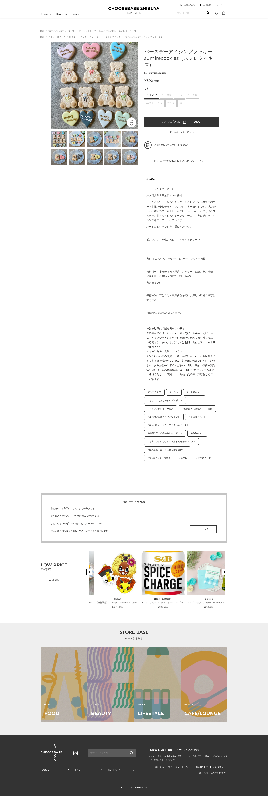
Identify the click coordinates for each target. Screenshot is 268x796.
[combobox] (191, 13)
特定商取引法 (201, 767)
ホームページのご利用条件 (212, 773)
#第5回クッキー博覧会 (159, 457)
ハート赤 (179, 95)
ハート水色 (192, 95)
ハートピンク (151, 95)
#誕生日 (183, 457)
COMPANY (114, 769)
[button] (89, 572)
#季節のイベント (197, 416)
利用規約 (159, 767)
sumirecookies (56, 31)
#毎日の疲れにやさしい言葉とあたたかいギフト (171, 441)
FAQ (77, 769)
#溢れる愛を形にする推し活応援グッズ (167, 449)
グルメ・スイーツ (57, 37)
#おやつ (174, 392)
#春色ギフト (197, 433)
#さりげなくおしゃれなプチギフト (165, 400)
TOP (42, 31)
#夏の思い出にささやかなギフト (164, 416)
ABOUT (46, 769)
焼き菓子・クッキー (79, 37)
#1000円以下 (154, 392)
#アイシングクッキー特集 (160, 408)
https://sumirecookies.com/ (163, 313)
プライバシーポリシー (179, 767)
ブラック (171, 103)
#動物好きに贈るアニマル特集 (197, 408)
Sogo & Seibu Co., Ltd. (137, 787)
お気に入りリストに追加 (179, 132)
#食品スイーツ (203, 457)
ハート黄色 (166, 95)
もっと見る (203, 529)
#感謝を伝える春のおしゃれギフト (165, 433)
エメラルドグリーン (154, 103)
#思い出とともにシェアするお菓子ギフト (168, 425)
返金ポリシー (219, 767)
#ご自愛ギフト (194, 392)
